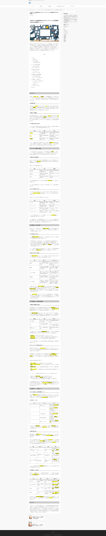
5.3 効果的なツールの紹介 (35, 85)
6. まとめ (33, 87)
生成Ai (64, 39)
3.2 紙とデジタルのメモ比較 (36, 72)
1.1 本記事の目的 (34, 59)
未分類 (64, 38)
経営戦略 (65, 40)
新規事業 (65, 37)
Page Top (53, 532)
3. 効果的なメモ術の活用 (35, 69)
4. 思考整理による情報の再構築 (36, 74)
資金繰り (65, 41)
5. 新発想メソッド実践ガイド (36, 79)
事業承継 (65, 35)
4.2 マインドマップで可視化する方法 (37, 77)
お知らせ (65, 30)
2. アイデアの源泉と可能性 (36, 64)
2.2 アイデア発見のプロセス (36, 67)
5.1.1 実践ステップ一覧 (36, 82)
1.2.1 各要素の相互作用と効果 (36, 62)
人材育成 (65, 36)
